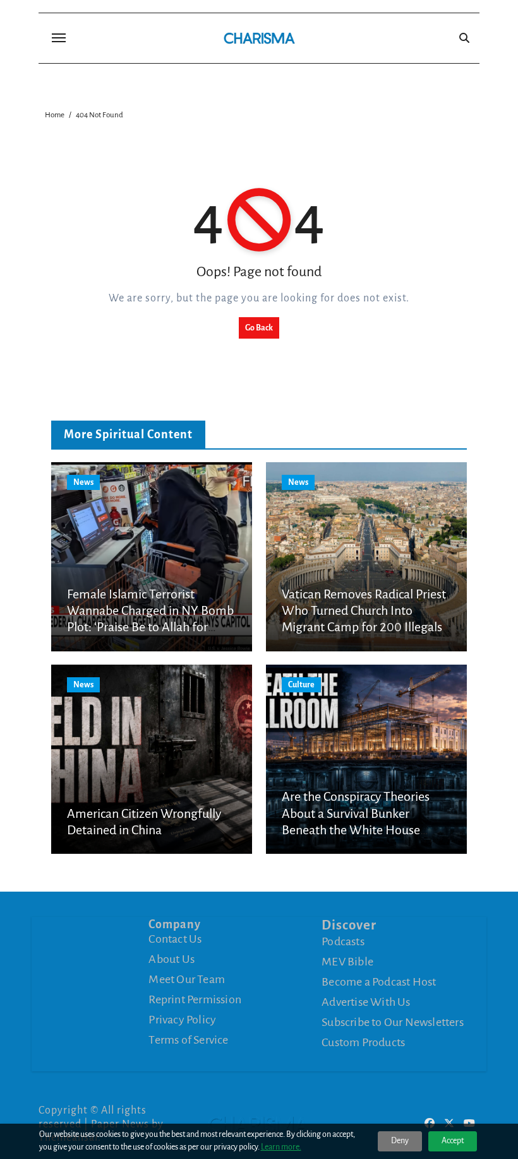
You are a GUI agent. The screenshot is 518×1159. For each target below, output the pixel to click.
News (83, 482)
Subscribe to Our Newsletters (393, 1022)
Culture (301, 684)
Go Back (259, 327)
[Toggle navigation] (58, 38)
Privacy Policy (182, 1019)
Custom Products (363, 1042)
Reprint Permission (194, 999)
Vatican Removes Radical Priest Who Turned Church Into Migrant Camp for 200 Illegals (364, 610)
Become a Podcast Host (379, 982)
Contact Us (175, 939)
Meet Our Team (186, 979)
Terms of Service (188, 1040)
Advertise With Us (366, 1002)
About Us (171, 959)
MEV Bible (347, 961)
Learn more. (281, 1147)
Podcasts (343, 941)
